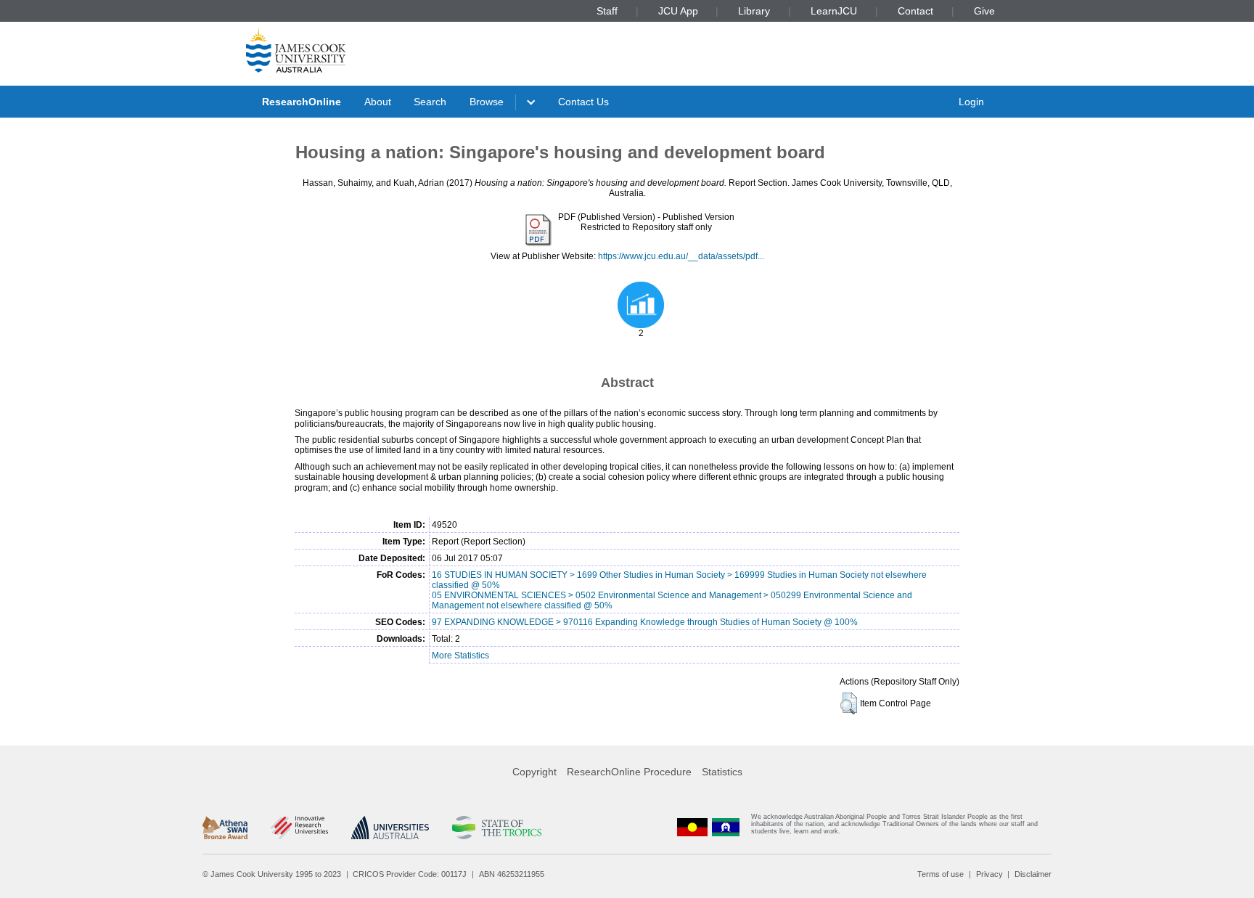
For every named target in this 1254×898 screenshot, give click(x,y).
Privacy (989, 874)
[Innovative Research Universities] (299, 827)
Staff (607, 11)
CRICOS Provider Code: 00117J (410, 874)
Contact (915, 11)
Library (754, 11)
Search (430, 101)
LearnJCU (834, 11)
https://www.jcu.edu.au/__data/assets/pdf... (681, 256)
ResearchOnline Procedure (629, 771)
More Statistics (460, 655)
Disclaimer (1033, 874)
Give (984, 11)
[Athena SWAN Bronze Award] (224, 827)
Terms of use (940, 874)
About (377, 101)
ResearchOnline (301, 101)
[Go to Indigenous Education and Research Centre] (692, 827)
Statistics (722, 771)
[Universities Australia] (390, 827)
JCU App (678, 11)
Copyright (534, 771)
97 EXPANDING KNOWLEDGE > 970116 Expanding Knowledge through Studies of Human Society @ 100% (645, 622)
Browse (487, 101)
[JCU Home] (296, 50)
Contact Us (583, 101)
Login (971, 101)
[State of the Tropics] (496, 827)
